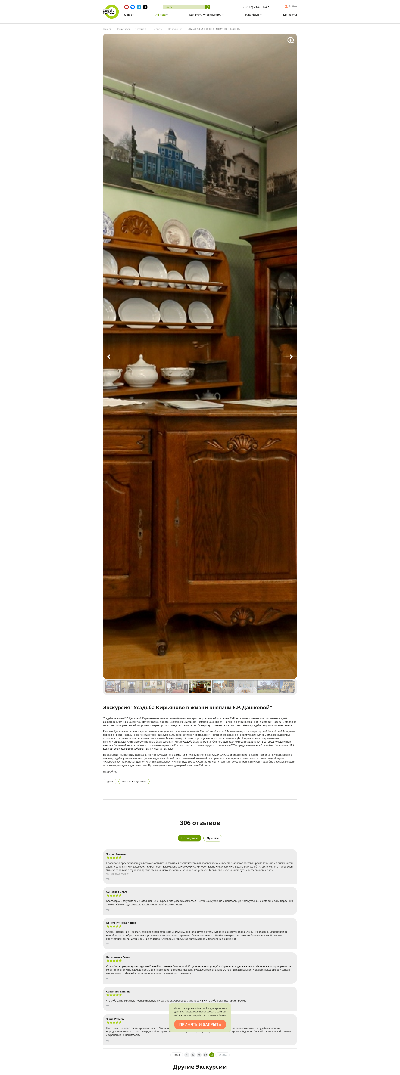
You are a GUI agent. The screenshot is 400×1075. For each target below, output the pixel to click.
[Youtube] (126, 7)
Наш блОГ (252, 15)
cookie (206, 1008)
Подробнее (110, 771)
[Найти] (207, 7)
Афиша (160, 15)
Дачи (110, 781)
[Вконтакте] (132, 7)
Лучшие (213, 838)
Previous (109, 356)
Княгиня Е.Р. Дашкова (134, 781)
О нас (128, 15)
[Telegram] (139, 7)
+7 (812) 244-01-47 (255, 7)
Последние (189, 838)
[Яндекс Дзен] (145, 7)
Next (291, 356)
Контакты (290, 15)
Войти (293, 6)
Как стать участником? (205, 15)
